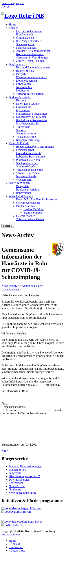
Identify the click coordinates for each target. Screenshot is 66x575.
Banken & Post (25, 70)
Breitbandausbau (26, 206)
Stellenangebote (25, 44)
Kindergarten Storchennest (31, 113)
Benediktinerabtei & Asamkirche (35, 146)
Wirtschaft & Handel (21, 196)
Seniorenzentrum (26, 133)
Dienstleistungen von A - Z (31, 77)
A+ (3, 6)
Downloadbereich (26, 80)
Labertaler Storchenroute (30, 156)
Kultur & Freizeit (19, 143)
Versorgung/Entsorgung (30, 93)
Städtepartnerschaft (27, 163)
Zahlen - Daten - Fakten (30, 60)
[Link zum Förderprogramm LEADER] (12, 524)
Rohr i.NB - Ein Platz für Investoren (37, 199)
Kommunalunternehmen (30, 54)
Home (12, 24)
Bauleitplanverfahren (28, 189)
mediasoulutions (10, 534)
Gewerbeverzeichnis (28, 202)
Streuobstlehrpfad (26, 166)
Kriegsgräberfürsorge (28, 140)
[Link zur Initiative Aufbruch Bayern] (16, 511)
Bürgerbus (22, 74)
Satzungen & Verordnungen (32, 57)
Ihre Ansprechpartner (28, 41)
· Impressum (16, 547)
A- (8, 6)
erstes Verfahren (32, 212)
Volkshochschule (26, 136)
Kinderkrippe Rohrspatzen (31, 120)
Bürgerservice (17, 64)
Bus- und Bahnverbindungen (33, 67)
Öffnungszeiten (25, 37)
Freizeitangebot (25, 149)
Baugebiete (22, 186)
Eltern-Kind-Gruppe (28, 103)
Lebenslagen (23, 83)
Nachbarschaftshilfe (27, 123)
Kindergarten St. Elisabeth (31, 116)
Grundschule (23, 107)
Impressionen (24, 192)
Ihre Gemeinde (24, 34)
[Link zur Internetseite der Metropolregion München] (21, 508)
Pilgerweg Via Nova (28, 159)
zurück (5, 450)
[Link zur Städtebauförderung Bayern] (22, 521)
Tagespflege (23, 126)
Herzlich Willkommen (29, 31)
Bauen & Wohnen (19, 182)
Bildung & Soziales (20, 97)
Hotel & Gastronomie (28, 153)
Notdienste (22, 90)
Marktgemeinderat (26, 47)
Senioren (21, 130)
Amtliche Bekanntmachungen (33, 50)
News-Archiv (24, 87)
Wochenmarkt (24, 179)
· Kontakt (14, 543)
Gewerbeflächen (25, 215)
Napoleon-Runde (26, 176)
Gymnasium (23, 110)
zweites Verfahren (33, 209)
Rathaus (13, 27)
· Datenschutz (17, 550)
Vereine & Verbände (28, 173)
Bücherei (21, 100)
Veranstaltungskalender (29, 169)
